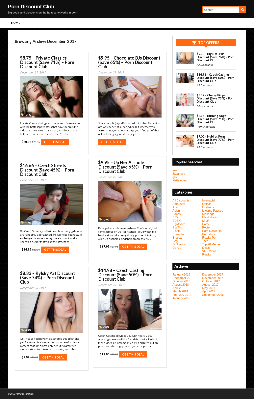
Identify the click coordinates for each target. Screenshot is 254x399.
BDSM (176, 220)
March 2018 (180, 291)
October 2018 (181, 281)
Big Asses (179, 224)
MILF (205, 220)
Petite (206, 227)
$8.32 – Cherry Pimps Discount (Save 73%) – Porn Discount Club (216, 98)
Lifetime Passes (212, 210)
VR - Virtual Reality (209, 252)
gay (174, 177)
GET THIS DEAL (55, 142)
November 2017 (212, 277)
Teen (205, 241)
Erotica (177, 237)
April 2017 (208, 291)
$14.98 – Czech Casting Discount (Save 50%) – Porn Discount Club (125, 275)
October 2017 (211, 281)
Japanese (178, 173)
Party (205, 224)
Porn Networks (206, 126)
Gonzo (176, 247)
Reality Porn (210, 237)
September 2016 (213, 294)
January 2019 (181, 274)
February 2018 (181, 294)
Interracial (208, 200)
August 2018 (180, 284)
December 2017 (212, 274)
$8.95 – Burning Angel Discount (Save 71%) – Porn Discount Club (216, 119)
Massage (208, 214)
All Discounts (205, 64)
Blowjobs (178, 234)
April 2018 (178, 288)
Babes (176, 214)
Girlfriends (179, 244)
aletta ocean (180, 180)
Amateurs (178, 203)
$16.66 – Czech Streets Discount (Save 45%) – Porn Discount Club (47, 170)
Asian (176, 210)
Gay (175, 241)
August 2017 (210, 284)
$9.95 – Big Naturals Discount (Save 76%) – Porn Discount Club (216, 57)
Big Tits (177, 227)
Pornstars (208, 234)
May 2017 (208, 288)
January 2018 (181, 298)
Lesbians (208, 207)
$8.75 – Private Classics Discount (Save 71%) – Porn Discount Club (47, 62)
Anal (175, 207)
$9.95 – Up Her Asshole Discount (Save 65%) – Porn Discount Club (125, 167)
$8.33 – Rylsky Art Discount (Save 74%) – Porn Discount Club (47, 278)
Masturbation (210, 217)
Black (176, 230)
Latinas (207, 203)
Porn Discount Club (31, 7)
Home (15, 23)
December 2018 (182, 277)
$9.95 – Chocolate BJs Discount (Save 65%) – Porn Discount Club (129, 62)
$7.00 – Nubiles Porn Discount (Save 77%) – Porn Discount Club (216, 140)
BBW (175, 217)
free (174, 170)
